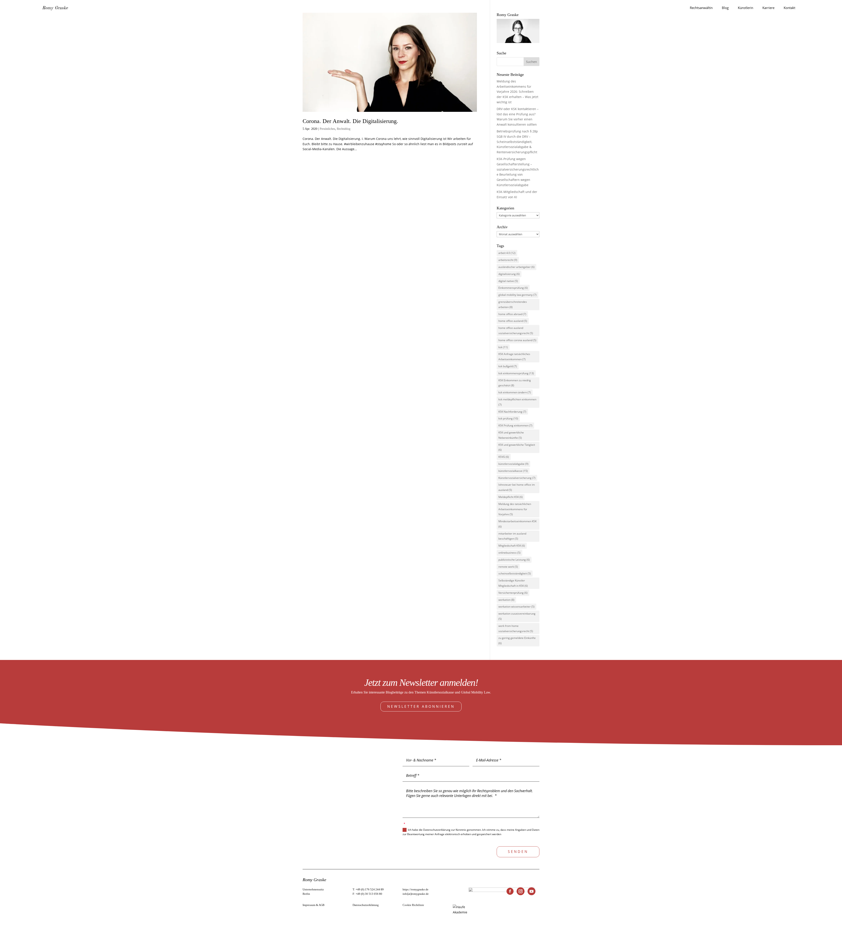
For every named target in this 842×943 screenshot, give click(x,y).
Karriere (768, 7)
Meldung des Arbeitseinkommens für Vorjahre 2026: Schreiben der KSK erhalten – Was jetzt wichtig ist (517, 91)
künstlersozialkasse (513, 471)
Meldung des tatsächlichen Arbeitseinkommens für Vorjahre (514, 509)
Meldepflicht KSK (510, 497)
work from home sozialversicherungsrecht (515, 628)
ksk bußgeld (507, 366)
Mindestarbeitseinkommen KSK (517, 523)
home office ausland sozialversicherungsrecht (515, 330)
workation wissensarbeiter (516, 606)
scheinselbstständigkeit (514, 573)
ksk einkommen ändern (514, 392)
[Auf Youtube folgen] (531, 891)
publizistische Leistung (514, 560)
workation (506, 600)
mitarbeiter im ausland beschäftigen (512, 536)
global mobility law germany (517, 295)
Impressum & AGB (314, 905)
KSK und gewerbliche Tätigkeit (516, 447)
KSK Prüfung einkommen (515, 425)
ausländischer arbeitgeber (516, 267)
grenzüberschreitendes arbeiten (512, 304)
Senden (518, 851)
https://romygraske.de (415, 889)
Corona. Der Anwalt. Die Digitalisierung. (350, 121)
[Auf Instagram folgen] (520, 891)
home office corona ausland (517, 340)
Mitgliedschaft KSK (511, 545)
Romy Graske (55, 8)
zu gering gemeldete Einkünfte (517, 640)
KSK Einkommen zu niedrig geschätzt (514, 382)
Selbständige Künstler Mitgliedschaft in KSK (513, 583)
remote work (508, 567)
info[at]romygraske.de (416, 893)
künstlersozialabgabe (513, 464)
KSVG (503, 457)
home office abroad (512, 314)
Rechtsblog (343, 128)
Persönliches (327, 128)
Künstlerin (745, 7)
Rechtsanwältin (701, 7)
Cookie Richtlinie (413, 905)
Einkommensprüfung (513, 288)
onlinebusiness (509, 552)
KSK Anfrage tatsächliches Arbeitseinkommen (514, 356)
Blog (725, 7)
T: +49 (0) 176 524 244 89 (368, 889)
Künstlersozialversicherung (516, 478)
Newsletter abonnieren (421, 706)
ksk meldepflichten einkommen (517, 402)
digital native (508, 281)
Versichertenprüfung (513, 593)
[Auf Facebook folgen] (510, 891)
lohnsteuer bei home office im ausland (516, 487)
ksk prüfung (508, 418)
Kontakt (789, 7)
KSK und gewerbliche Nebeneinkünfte (511, 435)
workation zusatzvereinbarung (516, 616)
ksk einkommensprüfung (516, 373)
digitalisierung (509, 274)
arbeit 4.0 (507, 253)
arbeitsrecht (507, 260)
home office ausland (512, 321)
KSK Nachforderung (512, 412)
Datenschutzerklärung (366, 905)
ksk (503, 347)
